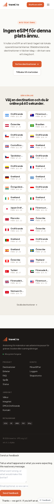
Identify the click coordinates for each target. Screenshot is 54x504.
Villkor (5, 397)
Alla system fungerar (13, 354)
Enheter (6, 371)
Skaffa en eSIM (35, 4)
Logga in (34, 371)
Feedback (46, 500)
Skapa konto (36, 375)
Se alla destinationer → (27, 304)
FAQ (5, 375)
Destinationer (9, 367)
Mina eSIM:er (35, 367)
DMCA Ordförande (11, 406)
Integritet (7, 401)
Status (6, 384)
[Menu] (48, 5)
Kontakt (6, 410)
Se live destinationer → (27, 64)
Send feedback (10, 493)
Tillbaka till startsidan (27, 72)
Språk (5, 380)
